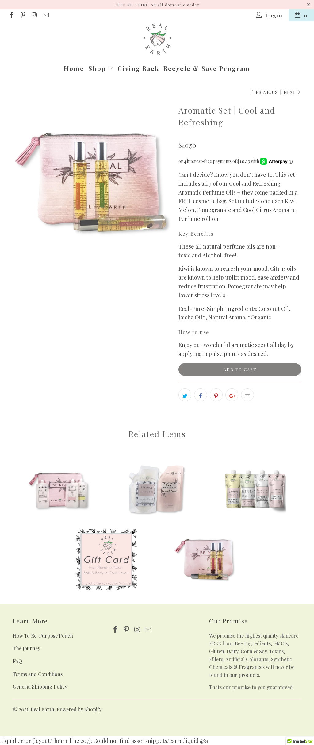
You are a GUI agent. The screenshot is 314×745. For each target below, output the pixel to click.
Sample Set (255, 490)
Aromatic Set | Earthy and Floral (205, 559)
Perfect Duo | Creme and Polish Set (157, 490)
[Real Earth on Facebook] (11, 15)
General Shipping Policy (40, 686)
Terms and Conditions (38, 674)
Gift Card (106, 559)
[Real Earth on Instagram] (33, 15)
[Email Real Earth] (45, 15)
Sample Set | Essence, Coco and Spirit (59, 490)
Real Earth (42, 709)
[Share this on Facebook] (200, 394)
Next (290, 92)
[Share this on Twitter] (184, 394)
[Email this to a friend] (247, 394)
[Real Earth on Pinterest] (22, 15)
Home (74, 68)
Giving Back (138, 68)
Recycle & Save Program (206, 68)
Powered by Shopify (79, 709)
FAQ (17, 661)
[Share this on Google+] (231, 394)
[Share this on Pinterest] (216, 394)
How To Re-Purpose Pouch (43, 635)
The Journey (26, 648)
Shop (98, 68)
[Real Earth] (157, 40)
